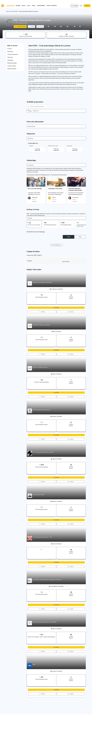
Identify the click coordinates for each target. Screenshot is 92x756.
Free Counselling (74, 5)
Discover (24, 5)
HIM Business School (38, 494)
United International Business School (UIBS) (44, 622)
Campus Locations (11, 65)
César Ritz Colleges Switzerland (41, 325)
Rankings (18, 5)
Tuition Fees (10, 57)
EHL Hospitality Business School (41, 409)
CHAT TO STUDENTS (52, 5)
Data (80, 236)
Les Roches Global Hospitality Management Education (47, 579)
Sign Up (87, 5)
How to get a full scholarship (35, 188)
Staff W (54, 197)
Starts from (37, 148)
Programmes (10, 51)
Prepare (33, 5)
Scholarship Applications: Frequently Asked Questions (75, 189)
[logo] (8, 5)
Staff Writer (34, 197)
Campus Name (30, 255)
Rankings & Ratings (12, 63)
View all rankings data (55, 245)
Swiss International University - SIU (42, 537)
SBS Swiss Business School (40, 367)
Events (28, 5)
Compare (71, 311)
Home (7, 11)
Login (81, 5)
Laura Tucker (75, 197)
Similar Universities (11, 68)
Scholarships (10, 60)
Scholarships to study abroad (55, 188)
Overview (9, 48)
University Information (12, 54)
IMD (34, 664)
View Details (56, 307)
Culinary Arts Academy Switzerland (42, 282)
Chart (68, 236)
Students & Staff (31, 126)
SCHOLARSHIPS (41, 5)
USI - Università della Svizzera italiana (43, 452)
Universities (12, 11)
